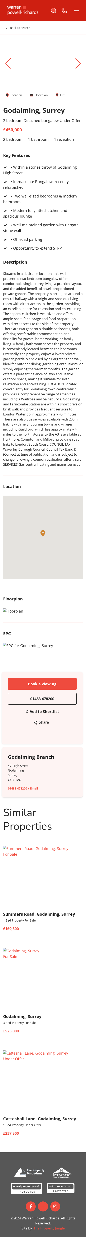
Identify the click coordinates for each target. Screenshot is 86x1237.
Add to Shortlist (44, 711)
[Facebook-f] (31, 1206)
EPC (62, 95)
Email (34, 788)
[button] (78, 63)
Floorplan (41, 95)
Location (16, 95)
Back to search (20, 28)
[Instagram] (55, 1206)
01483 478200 (42, 698)
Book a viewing (42, 683)
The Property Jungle (49, 1228)
